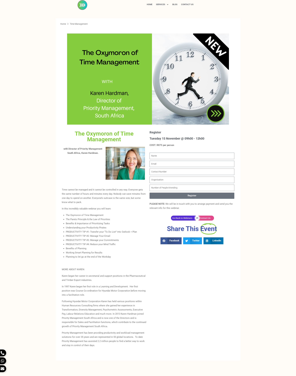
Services (160, 4)
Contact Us (187, 4)
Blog (174, 4)
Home (149, 4)
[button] (171, 240)
